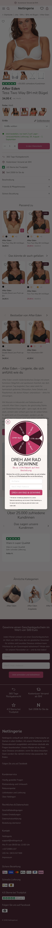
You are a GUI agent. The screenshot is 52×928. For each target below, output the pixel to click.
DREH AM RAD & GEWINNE (26, 492)
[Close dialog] (8, 422)
